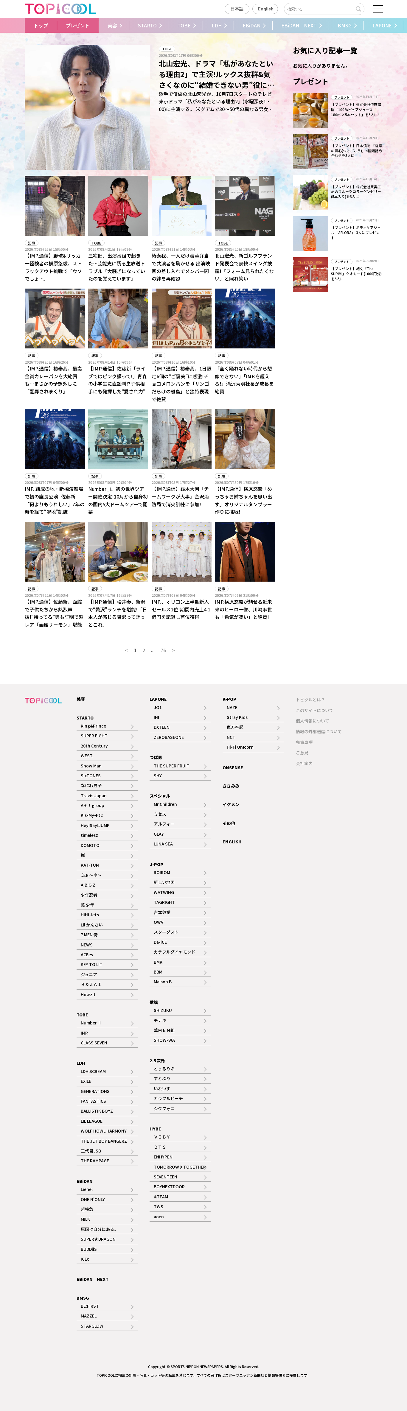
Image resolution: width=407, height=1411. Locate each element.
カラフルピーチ (168, 1098)
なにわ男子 (91, 785)
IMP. (84, 1033)
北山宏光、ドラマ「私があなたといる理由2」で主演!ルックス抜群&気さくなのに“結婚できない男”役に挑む (216, 79)
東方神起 (235, 727)
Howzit (88, 994)
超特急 (87, 1209)
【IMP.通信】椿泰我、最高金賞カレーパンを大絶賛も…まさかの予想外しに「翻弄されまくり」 (53, 380)
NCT (231, 737)
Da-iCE (160, 942)
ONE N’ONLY (93, 1199)
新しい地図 (164, 882)
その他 (229, 823)
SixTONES (91, 775)
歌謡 (154, 1002)
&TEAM (161, 1197)
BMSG (345, 25)
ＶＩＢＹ (162, 1137)
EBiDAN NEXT (299, 25)
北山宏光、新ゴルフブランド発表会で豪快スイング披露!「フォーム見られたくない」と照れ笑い (244, 267)
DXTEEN (162, 727)
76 (163, 650)
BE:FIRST (90, 1306)
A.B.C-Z (88, 885)
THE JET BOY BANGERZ (104, 1141)
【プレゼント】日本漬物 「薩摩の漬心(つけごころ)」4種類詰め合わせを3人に (356, 150)
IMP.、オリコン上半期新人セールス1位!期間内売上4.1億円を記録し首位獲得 (181, 609)
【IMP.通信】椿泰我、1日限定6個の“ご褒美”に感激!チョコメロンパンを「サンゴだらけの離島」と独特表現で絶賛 (182, 383)
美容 (112, 25)
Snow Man (91, 766)
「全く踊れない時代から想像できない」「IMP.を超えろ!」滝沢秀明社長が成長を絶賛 (244, 380)
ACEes (87, 954)
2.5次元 (157, 1060)
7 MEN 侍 (89, 934)
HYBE (155, 1129)
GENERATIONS (95, 1091)
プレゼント (78, 25)
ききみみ (231, 786)
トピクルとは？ (310, 700)
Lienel (87, 1189)
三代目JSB (91, 1151)
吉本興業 (162, 912)
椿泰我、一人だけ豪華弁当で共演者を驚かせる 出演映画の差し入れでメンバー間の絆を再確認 (181, 267)
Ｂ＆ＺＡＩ (91, 984)
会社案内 (304, 763)
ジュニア (89, 974)
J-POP (156, 864)
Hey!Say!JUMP (95, 825)
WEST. (87, 756)
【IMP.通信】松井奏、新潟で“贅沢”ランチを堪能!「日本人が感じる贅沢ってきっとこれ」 (117, 613)
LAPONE (382, 25)
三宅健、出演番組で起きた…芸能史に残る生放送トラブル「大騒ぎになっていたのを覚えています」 (116, 267)
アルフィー (164, 824)
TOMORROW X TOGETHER (180, 1167)
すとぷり (162, 1078)
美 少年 (87, 905)
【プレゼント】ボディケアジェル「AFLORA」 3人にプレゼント (356, 232)
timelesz (89, 835)
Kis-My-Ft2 (92, 815)
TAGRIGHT (164, 902)
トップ (41, 25)
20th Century (94, 746)
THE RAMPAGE (95, 1161)
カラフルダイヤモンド (174, 952)
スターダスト (166, 932)
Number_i (91, 1023)
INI (156, 717)
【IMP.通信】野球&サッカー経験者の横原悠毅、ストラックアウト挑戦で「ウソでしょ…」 (53, 267)
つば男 (156, 757)
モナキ (160, 1020)
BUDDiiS (89, 1249)
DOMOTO (90, 845)
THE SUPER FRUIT (171, 766)
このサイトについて (314, 710)
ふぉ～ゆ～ (91, 875)
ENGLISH (232, 842)
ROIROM (162, 872)
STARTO (147, 25)
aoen (159, 1217)
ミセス (160, 814)
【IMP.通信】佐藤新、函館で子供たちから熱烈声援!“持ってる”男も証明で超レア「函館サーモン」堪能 (54, 613)
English (266, 9)
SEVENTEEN (165, 1177)
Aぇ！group (92, 805)
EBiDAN (251, 25)
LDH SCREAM (93, 1071)
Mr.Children (165, 804)
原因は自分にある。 (99, 1229)
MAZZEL (89, 1316)
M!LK (85, 1219)
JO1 (158, 707)
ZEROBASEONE (169, 737)
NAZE (232, 707)
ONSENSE (233, 767)
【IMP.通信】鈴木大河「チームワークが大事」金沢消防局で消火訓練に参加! (180, 496)
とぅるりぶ (164, 1069)
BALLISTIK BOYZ (97, 1111)
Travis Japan (94, 795)
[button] (23, 25)
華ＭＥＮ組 (164, 1030)
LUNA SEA (163, 844)
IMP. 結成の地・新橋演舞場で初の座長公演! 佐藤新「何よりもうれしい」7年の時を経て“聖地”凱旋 (55, 500)
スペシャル (160, 796)
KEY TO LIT (91, 964)
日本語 (237, 9)
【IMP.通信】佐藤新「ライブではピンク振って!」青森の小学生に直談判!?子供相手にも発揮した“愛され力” (117, 380)
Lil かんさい (92, 925)
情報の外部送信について (319, 731)
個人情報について (312, 721)
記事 (31, 242)
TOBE (184, 25)
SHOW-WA (164, 1040)
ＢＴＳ (160, 1147)
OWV (158, 922)
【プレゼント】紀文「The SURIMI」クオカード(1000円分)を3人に (356, 273)
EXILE (86, 1081)
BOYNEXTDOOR (169, 1186)
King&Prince (93, 726)
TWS (158, 1206)
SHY (158, 775)
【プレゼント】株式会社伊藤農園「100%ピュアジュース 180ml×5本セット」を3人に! (356, 109)
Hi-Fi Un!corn (240, 747)
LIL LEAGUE (91, 1121)
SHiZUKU (163, 1010)
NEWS (87, 945)
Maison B (163, 982)
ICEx (85, 1259)
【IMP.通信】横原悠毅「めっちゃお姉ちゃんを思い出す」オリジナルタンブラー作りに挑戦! (243, 500)
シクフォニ (164, 1108)
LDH (217, 25)
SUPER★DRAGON (98, 1239)
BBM (158, 972)
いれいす (162, 1088)
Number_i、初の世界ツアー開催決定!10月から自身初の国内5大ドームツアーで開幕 (118, 500)
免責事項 (304, 742)
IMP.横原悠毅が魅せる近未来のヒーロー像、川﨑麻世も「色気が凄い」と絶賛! (243, 609)
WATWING (164, 892)
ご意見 (302, 753)
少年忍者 (89, 895)
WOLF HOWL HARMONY (104, 1131)
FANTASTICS (93, 1101)
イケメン (231, 804)
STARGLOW (92, 1326)
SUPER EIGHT (94, 736)
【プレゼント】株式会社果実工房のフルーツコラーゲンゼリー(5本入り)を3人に (356, 191)
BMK (158, 962)
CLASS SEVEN (94, 1043)
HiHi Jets (90, 915)
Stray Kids (237, 717)
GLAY (159, 834)
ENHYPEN (163, 1157)
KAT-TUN (90, 865)
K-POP (229, 699)
